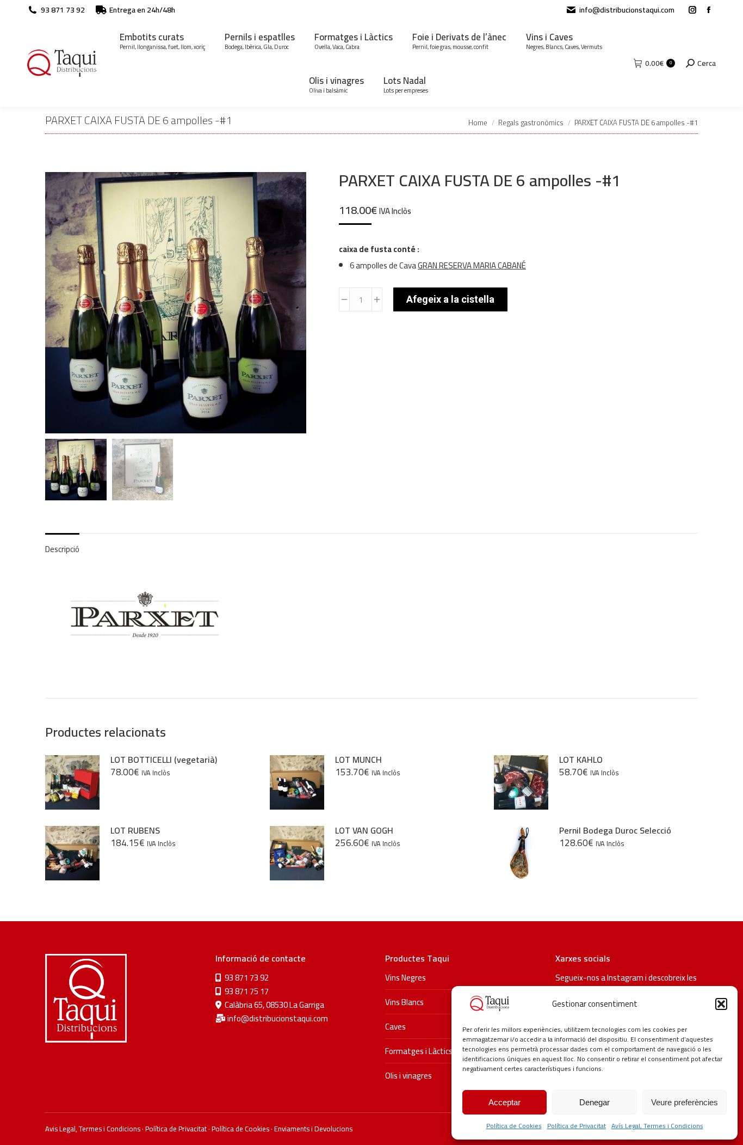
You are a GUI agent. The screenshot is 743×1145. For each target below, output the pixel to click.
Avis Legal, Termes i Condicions (92, 1128)
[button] (721, 1004)
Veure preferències (684, 1102)
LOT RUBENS (135, 830)
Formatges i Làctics (419, 1051)
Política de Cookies (514, 1125)
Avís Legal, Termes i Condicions (657, 1125)
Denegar (594, 1102)
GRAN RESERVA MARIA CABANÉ (472, 265)
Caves (395, 1026)
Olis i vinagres (408, 1075)
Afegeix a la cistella (450, 299)
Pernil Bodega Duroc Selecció (615, 830)
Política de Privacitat (576, 1125)
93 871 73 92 (63, 9)
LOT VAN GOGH (364, 830)
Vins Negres (405, 977)
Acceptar (504, 1102)
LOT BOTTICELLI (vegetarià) (163, 759)
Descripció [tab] (62, 549)
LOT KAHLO (581, 759)
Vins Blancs (404, 1002)
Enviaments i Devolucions (313, 1128)
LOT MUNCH (358, 759)
